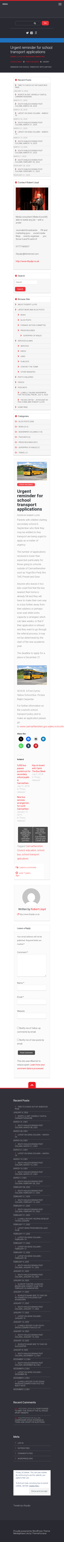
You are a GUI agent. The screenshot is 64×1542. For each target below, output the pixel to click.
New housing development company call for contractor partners (25, 835)
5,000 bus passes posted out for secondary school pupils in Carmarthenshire (25, 774)
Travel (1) (23, 453)
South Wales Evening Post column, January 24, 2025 (29, 1276)
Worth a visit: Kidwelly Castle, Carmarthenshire (31, 96)
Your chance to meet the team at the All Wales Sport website (31, 1411)
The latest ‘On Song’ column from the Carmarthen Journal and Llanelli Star (40, 835)
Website (21, 1011)
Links (23, 356)
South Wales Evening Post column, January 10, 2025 (29, 1336)
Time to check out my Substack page (31, 86)
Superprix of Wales (32, 336)
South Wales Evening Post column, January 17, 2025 (29, 1308)
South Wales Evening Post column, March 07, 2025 (29, 152)
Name (20, 983)
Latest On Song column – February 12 (28, 1248)
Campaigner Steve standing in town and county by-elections (30, 1421)
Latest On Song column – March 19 (31, 133)
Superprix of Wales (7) (29, 447)
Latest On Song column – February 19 (28, 1238)
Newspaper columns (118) (30, 432)
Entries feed (24, 1448)
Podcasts (22, 387)
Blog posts (26, 320)
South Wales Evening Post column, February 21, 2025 (29, 170)
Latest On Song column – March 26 (31, 114)
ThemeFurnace (39, 1533)
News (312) (23, 427)
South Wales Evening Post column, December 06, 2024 (29, 1364)
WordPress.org (25, 1459)
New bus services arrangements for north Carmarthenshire (25, 803)
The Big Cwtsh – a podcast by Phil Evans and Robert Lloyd (33, 401)
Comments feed (25, 1453)
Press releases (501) (28, 442)
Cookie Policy (34, 1486)
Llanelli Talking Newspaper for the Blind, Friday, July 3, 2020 (33, 394)
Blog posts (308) (26, 422)
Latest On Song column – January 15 (28, 1317)
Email (20, 997)
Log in (21, 1443)
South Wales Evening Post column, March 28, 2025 (29, 105)
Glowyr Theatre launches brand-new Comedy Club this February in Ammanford (29, 1286)
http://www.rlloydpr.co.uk (29, 914)
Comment (22, 952)
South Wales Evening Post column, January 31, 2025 (29, 1266)
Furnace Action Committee (33, 325)
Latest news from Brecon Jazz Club (31, 1229)
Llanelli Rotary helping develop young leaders (32, 1220)
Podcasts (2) (24, 437)
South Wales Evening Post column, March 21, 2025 (29, 124)
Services (25, 346)
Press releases (32, 62)
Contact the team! (29, 367)
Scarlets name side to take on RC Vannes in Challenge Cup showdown (31, 1297)
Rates (23, 351)
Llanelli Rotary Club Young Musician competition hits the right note (29, 1384)
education (31, 850)
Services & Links (25, 341)
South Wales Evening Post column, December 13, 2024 (29, 1355)
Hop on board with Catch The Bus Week (38, 768)
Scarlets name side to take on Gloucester (31, 1345)
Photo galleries (25, 377)
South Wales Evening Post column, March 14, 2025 (29, 142)
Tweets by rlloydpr (22, 1505)
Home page (23, 407)
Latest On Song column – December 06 (28, 1373)
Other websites (28, 372)
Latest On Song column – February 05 (28, 1257)
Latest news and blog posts (31, 310)
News (23, 315)
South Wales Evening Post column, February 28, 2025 (29, 161)
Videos (21, 382)
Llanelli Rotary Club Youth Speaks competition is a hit (29, 1327)
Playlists (25, 362)
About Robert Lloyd (27, 305)
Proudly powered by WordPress (28, 1531)
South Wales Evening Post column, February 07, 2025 (29, 1210)
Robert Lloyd (33, 515)
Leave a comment (27, 867)
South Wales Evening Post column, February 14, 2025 (29, 1201)
